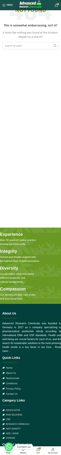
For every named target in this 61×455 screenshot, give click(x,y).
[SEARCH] (55, 45)
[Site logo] (30, 4)
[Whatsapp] (9, 447)
